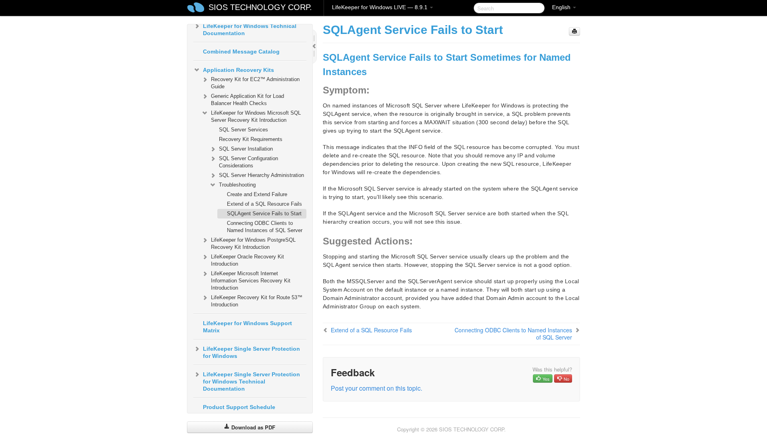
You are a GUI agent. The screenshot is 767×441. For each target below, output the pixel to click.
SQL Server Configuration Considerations (248, 162)
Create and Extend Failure (257, 194)
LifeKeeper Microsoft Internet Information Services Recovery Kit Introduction (250, 280)
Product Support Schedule (239, 407)
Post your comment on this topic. (376, 388)
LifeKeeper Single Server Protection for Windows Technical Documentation (251, 381)
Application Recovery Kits (238, 70)
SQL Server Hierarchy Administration (261, 175)
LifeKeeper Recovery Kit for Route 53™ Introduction (256, 301)
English (562, 7)
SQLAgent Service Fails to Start (264, 214)
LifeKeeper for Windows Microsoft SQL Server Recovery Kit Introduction (256, 116)
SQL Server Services (243, 130)
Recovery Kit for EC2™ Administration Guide (255, 82)
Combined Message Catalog (241, 51)
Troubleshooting (237, 185)
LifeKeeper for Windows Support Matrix (247, 327)
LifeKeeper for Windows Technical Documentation (249, 29)
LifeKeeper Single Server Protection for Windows (251, 352)
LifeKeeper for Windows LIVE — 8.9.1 (380, 7)
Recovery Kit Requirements (250, 139)
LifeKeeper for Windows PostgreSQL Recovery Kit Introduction (253, 243)
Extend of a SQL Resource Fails (264, 204)
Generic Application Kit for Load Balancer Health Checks (247, 99)
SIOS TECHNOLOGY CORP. (260, 7)
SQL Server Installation (246, 149)
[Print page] (574, 31)
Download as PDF (252, 427)
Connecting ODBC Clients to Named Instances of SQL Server (264, 226)
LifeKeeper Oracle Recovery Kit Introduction (247, 260)
